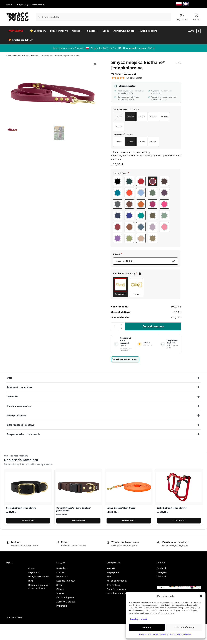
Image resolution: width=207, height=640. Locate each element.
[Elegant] (152, 181)
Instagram (162, 572)
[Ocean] (117, 215)
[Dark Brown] (164, 181)
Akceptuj (147, 627)
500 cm (119, 126)
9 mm (119, 141)
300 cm (153, 116)
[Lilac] (117, 238)
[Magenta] (152, 204)
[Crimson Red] (117, 226)
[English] (186, 4)
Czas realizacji (114, 584)
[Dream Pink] (164, 226)
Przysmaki (61, 605)
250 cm (141, 116)
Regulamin (33, 572)
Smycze (60, 593)
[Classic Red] (141, 181)
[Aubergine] (164, 192)
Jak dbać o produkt (117, 580)
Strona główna (13, 55)
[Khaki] (152, 238)
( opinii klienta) (134, 78)
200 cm (130, 116)
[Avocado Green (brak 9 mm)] (129, 238)
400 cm (164, 116)
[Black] (117, 181)
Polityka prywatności (39, 576)
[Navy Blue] (129, 215)
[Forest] (129, 181)
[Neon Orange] (129, 192)
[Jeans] (141, 226)
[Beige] (141, 238)
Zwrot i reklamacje (116, 593)
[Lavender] (152, 226)
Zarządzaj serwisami (138, 619)
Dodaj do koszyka (153, 326)
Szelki (59, 584)
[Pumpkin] (141, 204)
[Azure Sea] (141, 215)
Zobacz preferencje (184, 627)
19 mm (153, 141)
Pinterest (161, 576)
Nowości (60, 572)
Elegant (34, 55)
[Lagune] (117, 192)
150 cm (119, 116)
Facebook (161, 568)
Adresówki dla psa (65, 601)
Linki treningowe (65, 597)
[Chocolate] (129, 204)
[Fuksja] (164, 204)
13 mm (130, 141)
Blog (30, 580)
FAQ (109, 576)
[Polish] (179, 4)
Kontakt (196, 19)
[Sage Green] (164, 215)
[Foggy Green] (152, 192)
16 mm (142, 141)
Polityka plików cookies (148, 634)
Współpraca (113, 572)
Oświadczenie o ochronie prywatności (175, 634)
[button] (200, 596)
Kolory (25, 55)
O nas (31, 568)
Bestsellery (62, 568)
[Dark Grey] (117, 204)
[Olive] (152, 215)
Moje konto (182, 19)
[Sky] (141, 192)
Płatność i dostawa (116, 589)
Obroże (60, 589)
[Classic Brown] (129, 226)
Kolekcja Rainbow (65, 580)
